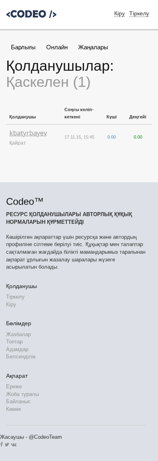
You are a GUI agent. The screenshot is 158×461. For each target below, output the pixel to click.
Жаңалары (93, 47)
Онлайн (57, 47)
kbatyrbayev (28, 132)
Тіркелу (139, 13)
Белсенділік (21, 357)
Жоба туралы (22, 394)
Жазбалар (18, 334)
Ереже (14, 386)
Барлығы (23, 47)
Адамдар (17, 349)
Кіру (11, 304)
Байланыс (18, 401)
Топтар (14, 342)
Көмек (13, 409)
